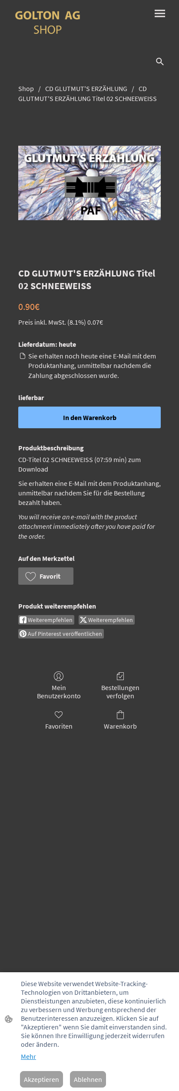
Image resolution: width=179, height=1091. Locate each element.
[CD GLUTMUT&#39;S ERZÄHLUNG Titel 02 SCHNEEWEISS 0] (89, 183)
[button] (45, 576)
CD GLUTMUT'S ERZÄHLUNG (86, 88)
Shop (26, 88)
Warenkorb (120, 726)
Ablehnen (88, 1079)
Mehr (28, 1056)
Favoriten (59, 726)
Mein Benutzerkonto (59, 691)
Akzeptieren (41, 1079)
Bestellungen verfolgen (120, 691)
